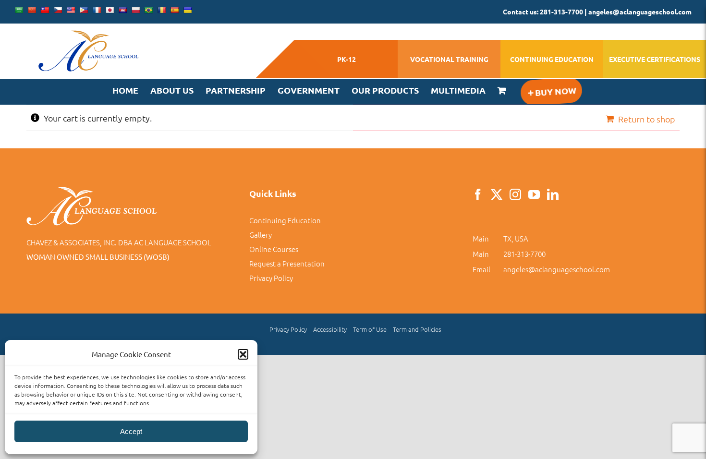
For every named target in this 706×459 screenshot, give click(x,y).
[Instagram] (515, 194)
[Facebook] (478, 194)
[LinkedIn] (553, 194)
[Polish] (135, 10)
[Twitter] (496, 194)
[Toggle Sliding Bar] (551, 91)
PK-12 (346, 59)
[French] (96, 10)
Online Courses (273, 249)
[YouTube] (534, 194)
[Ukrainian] (187, 10)
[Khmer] (122, 10)
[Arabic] (18, 10)
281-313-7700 (524, 254)
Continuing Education (285, 220)
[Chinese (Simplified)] (31, 10)
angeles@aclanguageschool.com (556, 269)
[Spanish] (174, 10)
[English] (70, 10)
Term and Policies (417, 329)
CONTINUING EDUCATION (552, 59)
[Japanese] (109, 10)
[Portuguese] (148, 10)
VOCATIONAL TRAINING (449, 59)
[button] (243, 354)
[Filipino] (83, 10)
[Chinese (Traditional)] (44, 10)
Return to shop (646, 118)
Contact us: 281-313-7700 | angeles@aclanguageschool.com (597, 11)
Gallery (260, 235)
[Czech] (57, 10)
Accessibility (330, 329)
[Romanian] (161, 10)
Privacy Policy (271, 278)
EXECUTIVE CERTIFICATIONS (654, 59)
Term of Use (370, 329)
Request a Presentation (287, 263)
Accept (131, 431)
